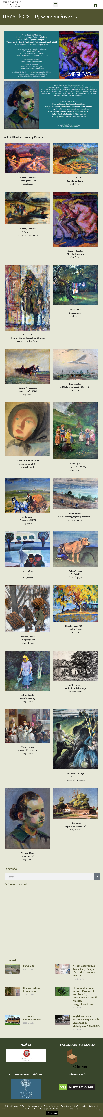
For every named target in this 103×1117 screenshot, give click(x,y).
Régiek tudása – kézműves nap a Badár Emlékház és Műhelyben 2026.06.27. (86, 1021)
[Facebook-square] (95, 6)
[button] (55, 4)
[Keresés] (97, 876)
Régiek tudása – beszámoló (32, 990)
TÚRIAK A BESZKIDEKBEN (32, 1018)
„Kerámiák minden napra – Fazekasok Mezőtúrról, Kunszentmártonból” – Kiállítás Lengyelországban (86, 996)
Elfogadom (52, 1113)
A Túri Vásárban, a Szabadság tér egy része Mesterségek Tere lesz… (84, 970)
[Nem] (99, 1110)
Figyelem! (29, 965)
